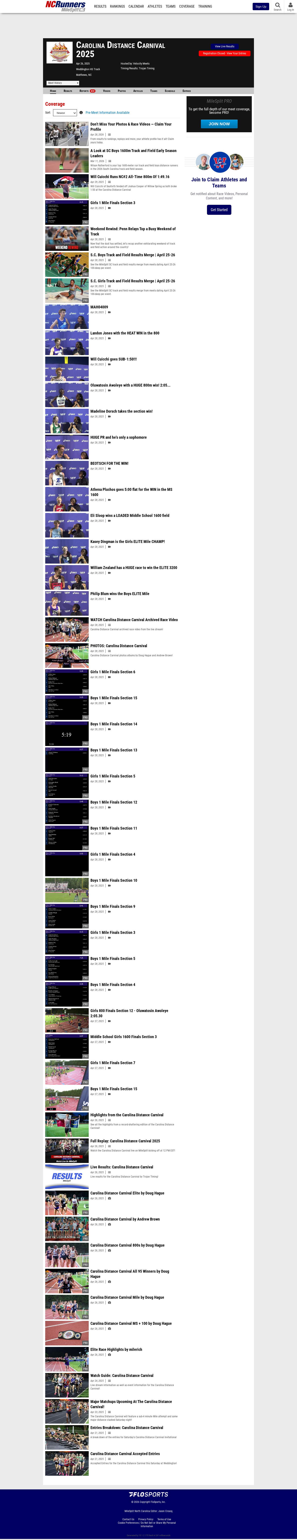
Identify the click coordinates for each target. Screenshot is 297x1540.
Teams (170, 6)
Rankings (117, 6)
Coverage (187, 6)
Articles (138, 91)
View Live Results (224, 46)
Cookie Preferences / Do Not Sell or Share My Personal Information (147, 1524)
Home (53, 91)
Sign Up (260, 6)
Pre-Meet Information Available (108, 113)
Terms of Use (164, 1519)
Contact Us (128, 1519)
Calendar (136, 6)
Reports (87, 91)
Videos (106, 91)
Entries (187, 91)
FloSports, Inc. (158, 1502)
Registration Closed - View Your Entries (224, 53)
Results (100, 6)
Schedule (170, 91)
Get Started (219, 209)
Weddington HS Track (88, 69)
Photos (122, 91)
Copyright (145, 1502)
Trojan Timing (146, 68)
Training (205, 6)
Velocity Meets (141, 63)
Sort (47, 112)
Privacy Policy (145, 1519)
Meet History (55, 82)
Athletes (155, 6)
